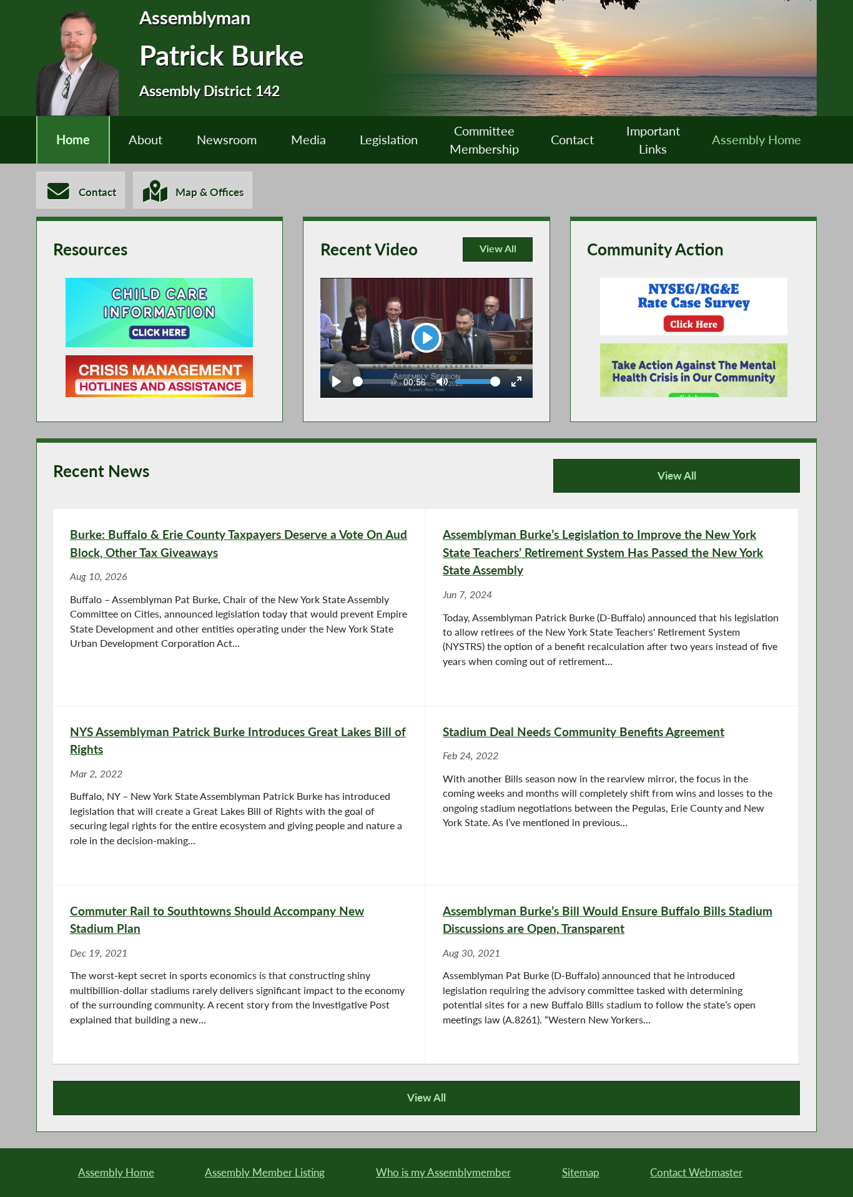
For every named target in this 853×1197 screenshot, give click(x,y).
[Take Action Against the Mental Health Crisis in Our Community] (693, 378)
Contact (572, 139)
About (145, 139)
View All (496, 252)
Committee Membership (484, 140)
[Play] (337, 382)
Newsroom (227, 139)
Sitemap (580, 1172)
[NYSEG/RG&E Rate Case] (693, 306)
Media (308, 139)
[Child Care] (159, 312)
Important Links (653, 140)
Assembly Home (756, 139)
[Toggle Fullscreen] (516, 382)
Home (73, 139)
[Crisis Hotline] (159, 393)
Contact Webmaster (696, 1172)
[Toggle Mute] (442, 382)
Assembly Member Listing (265, 1172)
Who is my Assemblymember (443, 1172)
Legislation (389, 139)
